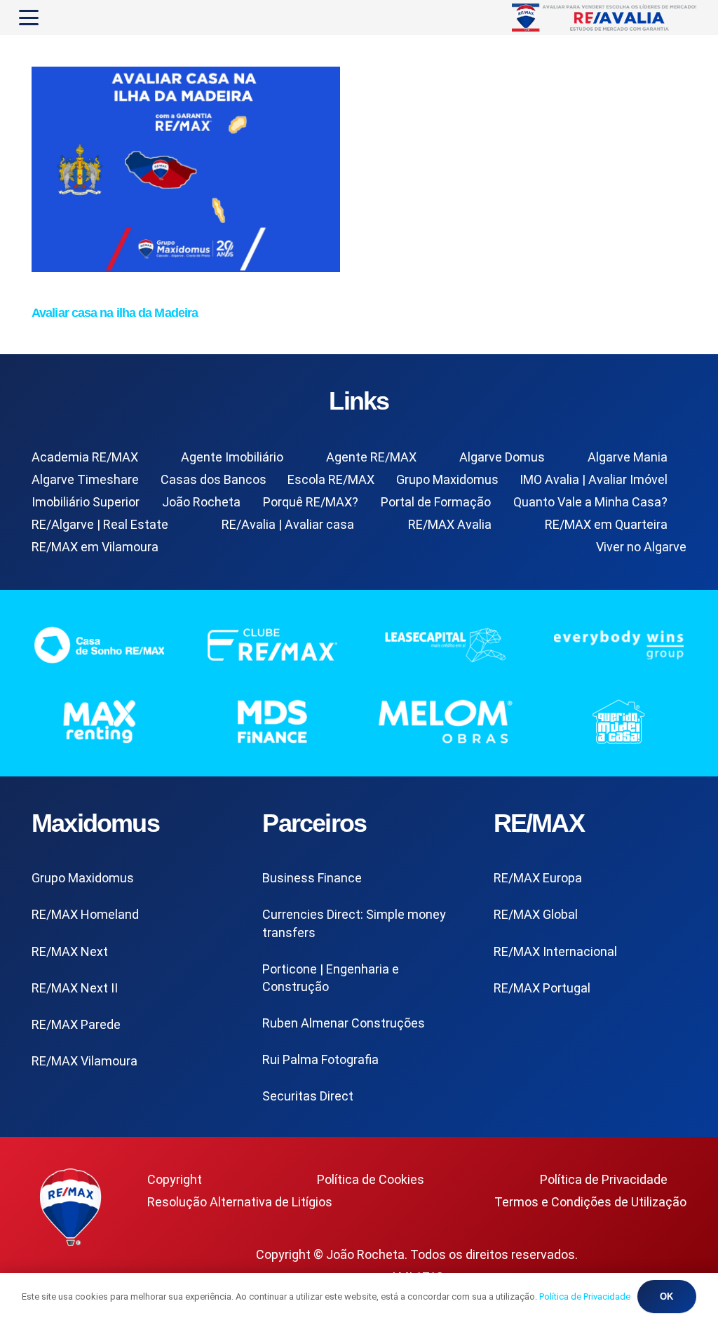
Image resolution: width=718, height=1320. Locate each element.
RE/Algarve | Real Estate (100, 524)
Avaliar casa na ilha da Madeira (115, 313)
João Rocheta (201, 501)
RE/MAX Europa (538, 877)
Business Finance (312, 877)
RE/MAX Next (70, 951)
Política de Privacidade (604, 1179)
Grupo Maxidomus (447, 479)
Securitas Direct (307, 1096)
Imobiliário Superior (86, 501)
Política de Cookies (370, 1179)
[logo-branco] (618, 644)
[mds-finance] (272, 722)
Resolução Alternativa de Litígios (239, 1201)
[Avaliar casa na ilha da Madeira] (186, 267)
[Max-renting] (99, 722)
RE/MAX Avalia (450, 524)
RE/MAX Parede (76, 1024)
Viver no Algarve (641, 546)
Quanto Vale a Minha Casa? (590, 501)
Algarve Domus (502, 457)
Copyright (174, 1179)
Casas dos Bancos (213, 479)
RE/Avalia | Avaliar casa (288, 524)
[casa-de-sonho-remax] (99, 644)
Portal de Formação (436, 501)
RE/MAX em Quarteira (606, 524)
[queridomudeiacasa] (618, 722)
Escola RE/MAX (330, 479)
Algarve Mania (628, 457)
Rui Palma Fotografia (320, 1059)
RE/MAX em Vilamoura (95, 546)
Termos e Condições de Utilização (590, 1201)
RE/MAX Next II (75, 988)
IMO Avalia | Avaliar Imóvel (594, 479)
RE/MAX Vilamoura (84, 1060)
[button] (29, 17)
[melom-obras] (445, 722)
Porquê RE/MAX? (310, 501)
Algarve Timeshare (85, 479)
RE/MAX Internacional (555, 951)
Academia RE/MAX (85, 457)
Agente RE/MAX (371, 457)
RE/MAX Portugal (542, 988)
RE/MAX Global (536, 914)
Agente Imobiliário (232, 457)
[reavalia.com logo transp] (605, 18)
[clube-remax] (272, 644)
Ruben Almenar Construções (343, 1023)
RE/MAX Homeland (85, 914)
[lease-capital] (445, 644)
